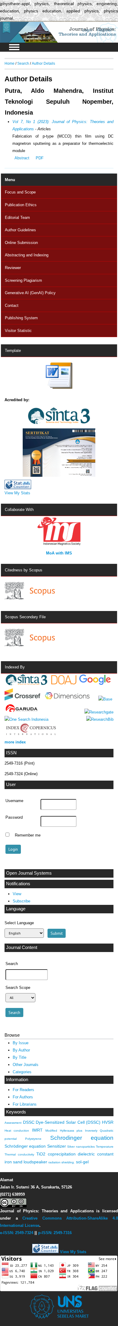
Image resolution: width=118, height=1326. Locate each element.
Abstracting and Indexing (26, 255)
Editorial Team (17, 217)
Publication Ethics (21, 205)
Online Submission (21, 242)
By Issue (20, 1043)
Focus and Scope (20, 192)
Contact (11, 305)
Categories (22, 1072)
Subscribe (21, 901)
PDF (40, 158)
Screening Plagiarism (23, 280)
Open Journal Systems (29, 873)
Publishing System (21, 318)
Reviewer (13, 267)
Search (23, 63)
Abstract (22, 158)
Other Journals (25, 1064)
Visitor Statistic (18, 330)
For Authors (23, 1097)
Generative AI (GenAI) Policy (30, 293)
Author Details (43, 63)
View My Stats (17, 493)
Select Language (19, 923)
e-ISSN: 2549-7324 (16, 1232)
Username (14, 801)
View (17, 894)
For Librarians (25, 1104)
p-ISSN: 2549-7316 (55, 1232)
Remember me (28, 835)
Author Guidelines (20, 230)
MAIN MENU (14, 47)
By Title (19, 1057)
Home (10, 63)
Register (104, 30)
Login (87, 30)
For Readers (23, 1089)
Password (14, 817)
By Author (21, 1050)
